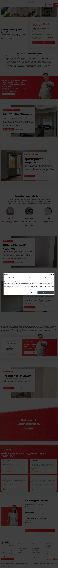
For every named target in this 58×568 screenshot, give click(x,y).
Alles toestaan (45, 292)
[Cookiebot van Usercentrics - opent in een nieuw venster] (49, 274)
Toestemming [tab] (12, 277)
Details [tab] (29, 277)
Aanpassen (28, 292)
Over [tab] (46, 277)
